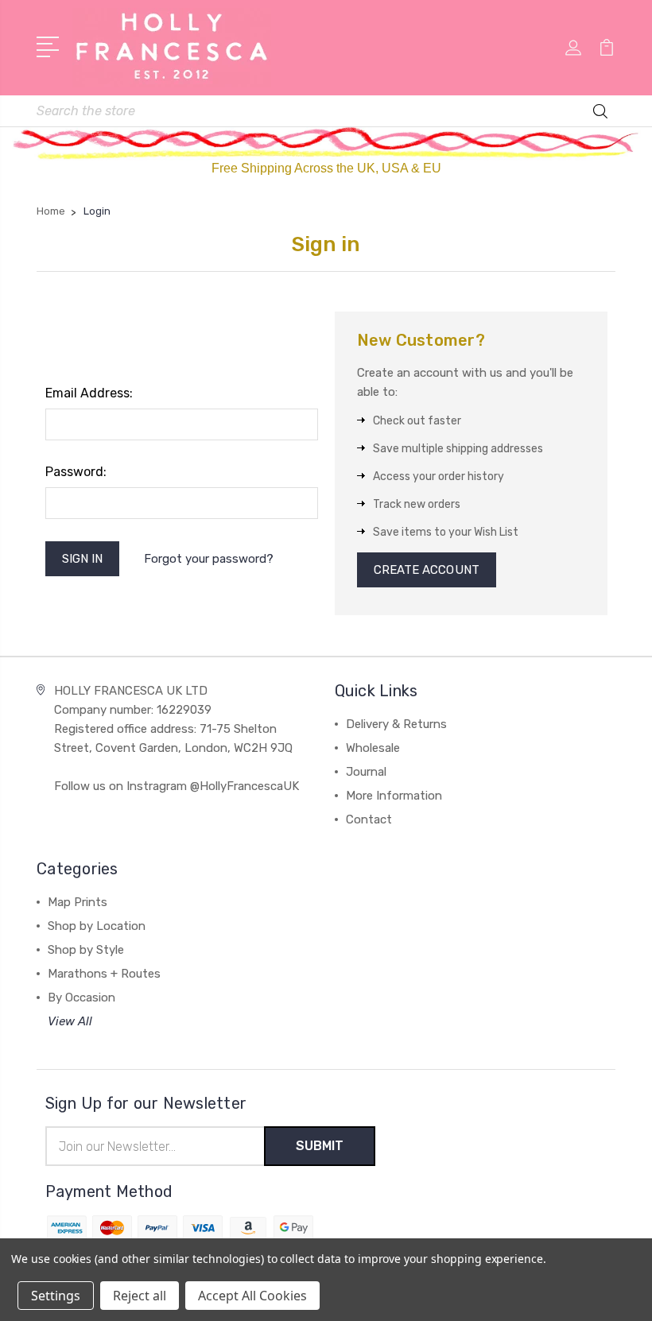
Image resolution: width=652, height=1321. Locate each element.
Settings (55, 1295)
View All (70, 1021)
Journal (366, 772)
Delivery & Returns (396, 724)
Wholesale (373, 748)
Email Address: (89, 393)
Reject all (139, 1295)
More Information (394, 795)
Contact (369, 819)
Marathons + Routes (104, 974)
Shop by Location (97, 926)
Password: (76, 471)
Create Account (426, 570)
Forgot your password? (209, 559)
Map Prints (77, 902)
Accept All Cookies (252, 1295)
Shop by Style (86, 950)
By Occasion (81, 997)
